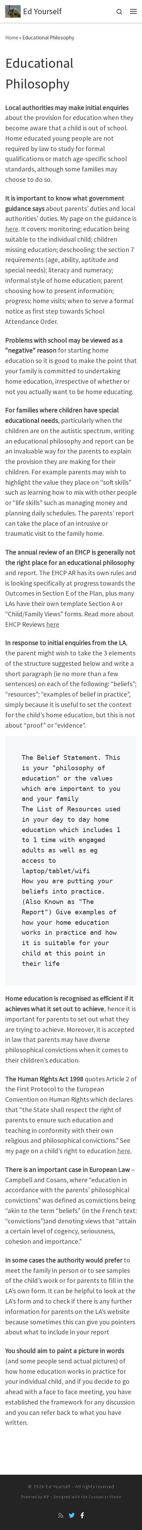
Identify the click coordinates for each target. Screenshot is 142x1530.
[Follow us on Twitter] (72, 1515)
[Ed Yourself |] (13, 10)
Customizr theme (105, 1496)
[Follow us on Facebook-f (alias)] (82, 1515)
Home (11, 37)
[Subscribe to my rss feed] (60, 1515)
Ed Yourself (58, 1487)
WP (46, 1496)
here (11, 229)
